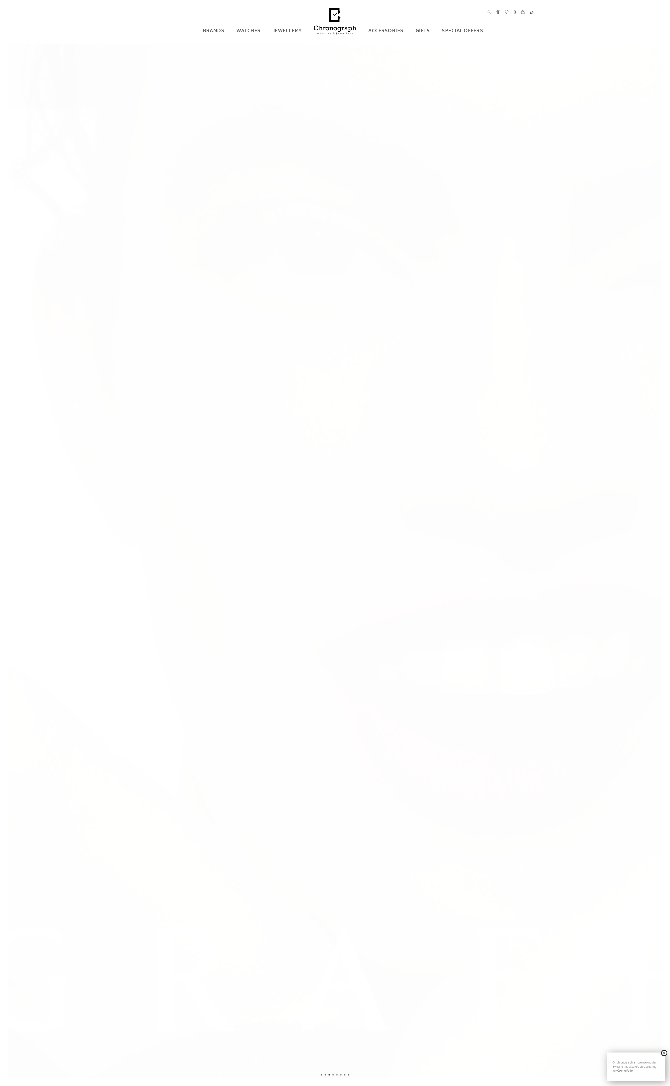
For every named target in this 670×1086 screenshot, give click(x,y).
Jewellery (287, 30)
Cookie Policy (625, 1070)
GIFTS (423, 30)
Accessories (386, 30)
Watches (248, 30)
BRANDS (213, 30)
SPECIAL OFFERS (462, 30)
